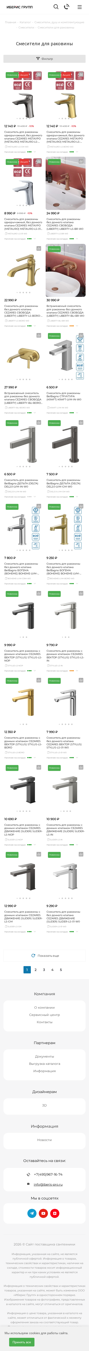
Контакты (44, 1022)
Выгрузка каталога (44, 1064)
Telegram (32, 1213)
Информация (44, 1071)
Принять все (22, 1342)
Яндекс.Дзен (54, 1213)
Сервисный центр (44, 1015)
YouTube (43, 1213)
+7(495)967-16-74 (48, 1174)
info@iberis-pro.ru (48, 1184)
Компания (44, 993)
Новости (44, 1140)
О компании (44, 1007)
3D (44, 1105)
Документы (44, 1056)
